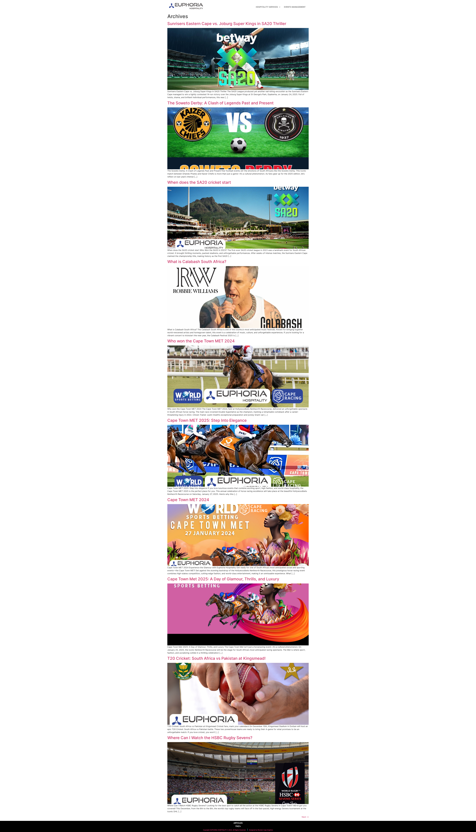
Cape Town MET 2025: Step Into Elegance (207, 420)
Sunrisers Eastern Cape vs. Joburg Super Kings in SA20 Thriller (226, 23)
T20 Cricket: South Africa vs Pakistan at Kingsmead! (216, 658)
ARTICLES (238, 823)
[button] (268, 7)
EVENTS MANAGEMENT (295, 7)
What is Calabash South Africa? (196, 261)
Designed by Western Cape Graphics (261, 830)
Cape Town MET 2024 (188, 499)
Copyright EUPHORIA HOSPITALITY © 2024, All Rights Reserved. (224, 830)
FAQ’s (238, 826)
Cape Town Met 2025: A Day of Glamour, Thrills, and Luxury (223, 579)
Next (305, 817)
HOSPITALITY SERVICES (267, 7)
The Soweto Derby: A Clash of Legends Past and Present (220, 103)
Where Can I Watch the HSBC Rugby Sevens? (209, 737)
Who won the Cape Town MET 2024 (201, 341)
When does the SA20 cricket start (199, 182)
